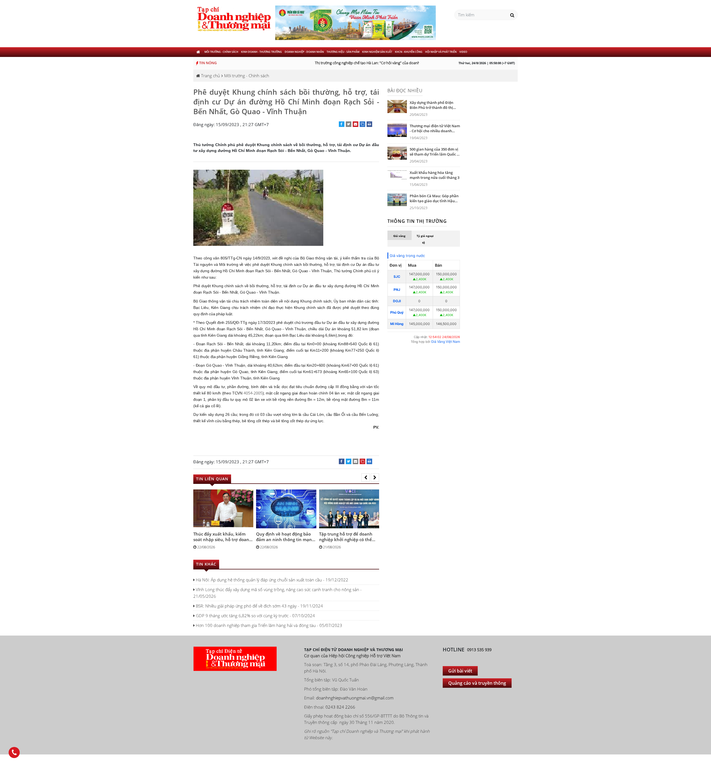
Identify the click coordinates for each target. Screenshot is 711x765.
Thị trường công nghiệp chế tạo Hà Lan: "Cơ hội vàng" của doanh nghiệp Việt (369, 62)
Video (463, 52)
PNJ (397, 290)
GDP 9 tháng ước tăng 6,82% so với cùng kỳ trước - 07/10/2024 (255, 615)
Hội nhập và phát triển (441, 52)
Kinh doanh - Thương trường (261, 52)
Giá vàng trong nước (407, 255)
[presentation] (365, 477)
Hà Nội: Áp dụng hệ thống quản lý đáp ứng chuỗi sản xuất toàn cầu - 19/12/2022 (271, 579)
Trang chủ (210, 75)
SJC (397, 276)
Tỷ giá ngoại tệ (425, 239)
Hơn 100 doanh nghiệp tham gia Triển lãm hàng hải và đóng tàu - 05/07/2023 (268, 625)
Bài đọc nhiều (405, 91)
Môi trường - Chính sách (221, 52)
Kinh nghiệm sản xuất (377, 52)
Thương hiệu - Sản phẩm (343, 52)
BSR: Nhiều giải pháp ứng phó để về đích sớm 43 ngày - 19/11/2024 (259, 606)
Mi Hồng (397, 324)
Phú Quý (397, 312)
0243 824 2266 (340, 707)
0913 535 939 (479, 649)
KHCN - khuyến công (408, 52)
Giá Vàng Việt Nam (445, 341)
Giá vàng (399, 236)
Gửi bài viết (460, 671)
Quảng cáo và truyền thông (477, 683)
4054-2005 (253, 393)
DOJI (397, 301)
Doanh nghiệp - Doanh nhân (304, 52)
